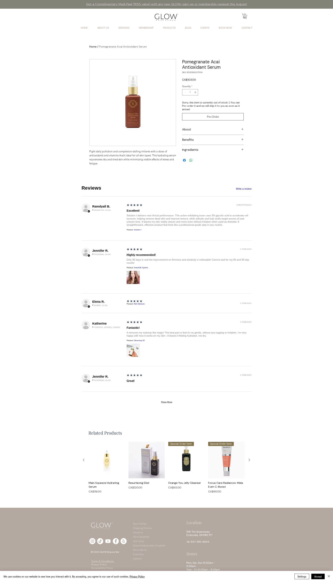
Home (93, 46)
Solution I (138, 230)
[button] (245, 16)
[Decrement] (185, 92)
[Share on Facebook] (184, 160)
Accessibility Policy (102, 568)
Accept (318, 576)
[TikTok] (100, 541)
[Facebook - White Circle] (116, 541)
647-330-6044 (201, 541)
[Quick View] (107, 460)
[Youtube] (108, 541)
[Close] (329, 576)
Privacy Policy (99, 564)
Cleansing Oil (139, 340)
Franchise (138, 554)
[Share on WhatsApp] (191, 160)
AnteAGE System (141, 268)
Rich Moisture (139, 304)
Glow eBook (140, 549)
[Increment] (196, 92)
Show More (166, 402)
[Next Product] (249, 460)
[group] (166, 468)
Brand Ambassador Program (149, 545)
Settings (301, 576)
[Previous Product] (84, 460)
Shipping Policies (143, 528)
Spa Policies (140, 523)
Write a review (243, 189)
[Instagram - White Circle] (92, 541)
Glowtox (138, 532)
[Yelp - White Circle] (124, 541)
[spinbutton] (190, 92)
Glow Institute (141, 536)
